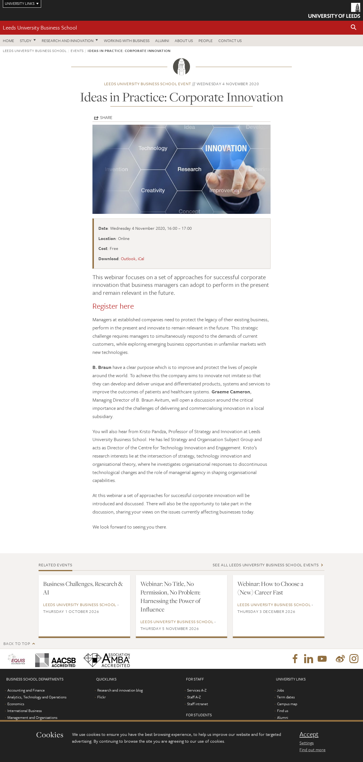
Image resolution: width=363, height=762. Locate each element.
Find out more (312, 749)
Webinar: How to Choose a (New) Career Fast (270, 587)
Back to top (16, 643)
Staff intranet (197, 704)
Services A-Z (196, 690)
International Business (24, 710)
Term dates (286, 697)
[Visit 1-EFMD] (17, 658)
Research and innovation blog (120, 690)
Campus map (287, 704)
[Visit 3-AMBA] (105, 658)
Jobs (280, 690)
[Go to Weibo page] (340, 658)
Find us (282, 710)
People (206, 40)
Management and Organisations (32, 717)
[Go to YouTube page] (322, 658)
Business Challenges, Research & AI (83, 587)
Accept (308, 734)
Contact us (230, 40)
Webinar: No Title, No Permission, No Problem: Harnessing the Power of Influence (170, 596)
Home (8, 40)
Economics (15, 704)
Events (77, 50)
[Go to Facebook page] (294, 658)
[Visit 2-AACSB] (54, 658)
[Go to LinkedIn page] (308, 658)
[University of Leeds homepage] (334, 10)
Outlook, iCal (132, 258)
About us (184, 40)
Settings (306, 743)
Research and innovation (68, 40)
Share (106, 117)
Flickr (101, 697)
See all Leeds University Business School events (265, 565)
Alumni (162, 40)
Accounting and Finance (26, 690)
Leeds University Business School (40, 27)
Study (25, 40)
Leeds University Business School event (147, 84)
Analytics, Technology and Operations (36, 697)
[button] (353, 28)
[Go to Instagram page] (353, 658)
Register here (113, 305)
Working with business (126, 40)
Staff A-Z (194, 697)
